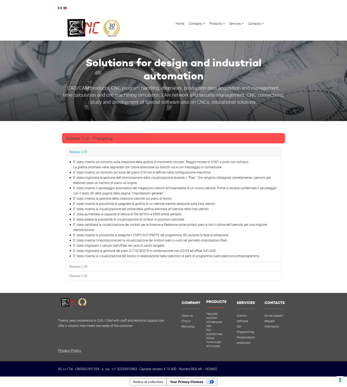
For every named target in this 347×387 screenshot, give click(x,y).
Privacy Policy (69, 350)
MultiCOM (211, 317)
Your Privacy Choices (186, 382)
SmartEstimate (214, 334)
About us (187, 315)
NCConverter (213, 346)
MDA (208, 325)
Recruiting (188, 326)
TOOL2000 (212, 313)
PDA (208, 330)
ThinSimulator (213, 342)
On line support (273, 315)
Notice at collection (148, 382)
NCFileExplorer (214, 321)
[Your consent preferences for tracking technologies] (340, 380)
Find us (186, 321)
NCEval (210, 338)
